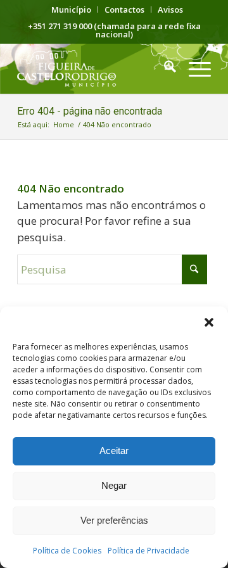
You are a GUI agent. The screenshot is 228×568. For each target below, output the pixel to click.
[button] (209, 322)
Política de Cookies (67, 550)
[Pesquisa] (163, 68)
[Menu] (193, 68)
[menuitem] (71, 9)
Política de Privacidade (148, 550)
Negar (114, 485)
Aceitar (114, 450)
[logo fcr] (94, 68)
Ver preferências (114, 520)
